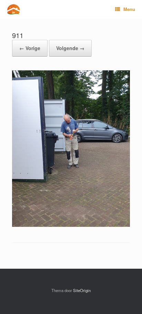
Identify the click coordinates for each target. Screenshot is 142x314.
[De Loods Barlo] (13, 9)
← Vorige (29, 48)
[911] (71, 225)
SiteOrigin (82, 290)
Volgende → (70, 48)
